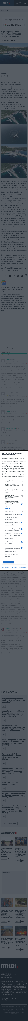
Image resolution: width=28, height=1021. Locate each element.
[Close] (24, 453)
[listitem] (14, 481)
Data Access (14, 567)
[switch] (22, 485)
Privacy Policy (22, 567)
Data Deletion (5, 567)
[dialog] (14, 510)
